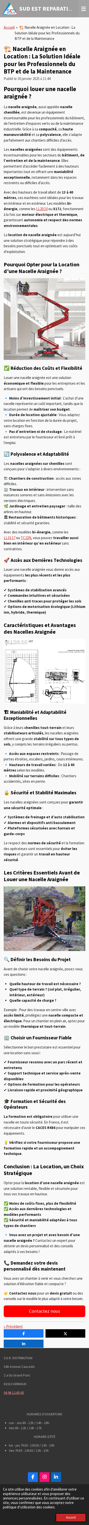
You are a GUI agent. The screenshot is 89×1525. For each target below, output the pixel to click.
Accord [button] (71, 1517)
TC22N (26, 537)
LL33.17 (9, 537)
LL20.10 (42, 208)
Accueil (9, 27)
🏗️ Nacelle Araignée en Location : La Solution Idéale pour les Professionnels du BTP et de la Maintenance (47, 33)
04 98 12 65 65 (14, 1392)
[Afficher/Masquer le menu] (83, 8)
